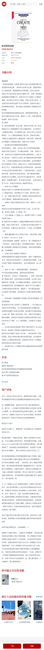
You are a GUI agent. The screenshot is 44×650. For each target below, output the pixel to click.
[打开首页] (4, 4)
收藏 (40, 4)
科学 (12, 63)
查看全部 (39, 597)
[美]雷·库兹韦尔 (7, 49)
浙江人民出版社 (16, 53)
